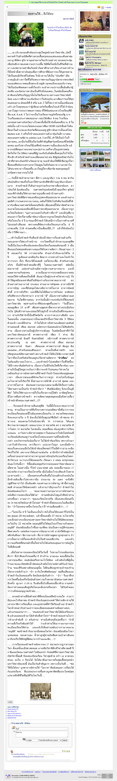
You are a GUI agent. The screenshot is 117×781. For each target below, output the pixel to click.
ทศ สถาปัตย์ (68, 19)
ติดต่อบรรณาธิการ (90, 772)
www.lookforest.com (27, 771)
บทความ (37, 772)
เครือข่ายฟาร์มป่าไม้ (77, 772)
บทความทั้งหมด (95, 170)
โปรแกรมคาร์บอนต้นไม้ (49, 772)
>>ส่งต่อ (108, 7)
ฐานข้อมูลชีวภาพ (63, 772)
